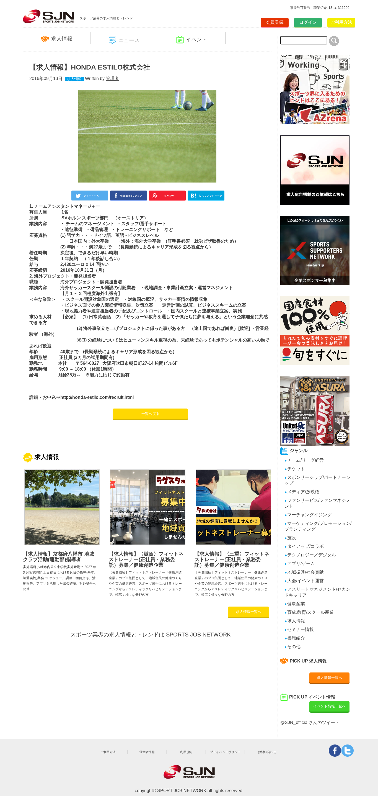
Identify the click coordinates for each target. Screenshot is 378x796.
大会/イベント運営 (304, 580)
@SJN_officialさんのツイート (310, 722)
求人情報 (61, 39)
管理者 (112, 78)
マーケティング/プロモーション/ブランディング (317, 526)
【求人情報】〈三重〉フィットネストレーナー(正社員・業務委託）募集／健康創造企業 (232, 559)
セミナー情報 (299, 629)
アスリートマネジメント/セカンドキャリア (317, 592)
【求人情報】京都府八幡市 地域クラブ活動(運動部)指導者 (58, 556)
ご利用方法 (341, 22)
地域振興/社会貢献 (304, 572)
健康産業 (294, 603)
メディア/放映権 (301, 491)
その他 (292, 646)
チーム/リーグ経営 (304, 460)
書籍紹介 (294, 638)
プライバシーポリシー (225, 752)
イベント (196, 39)
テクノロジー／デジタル (310, 555)
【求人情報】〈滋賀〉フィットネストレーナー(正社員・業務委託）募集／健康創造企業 (146, 559)
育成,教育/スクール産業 (309, 612)
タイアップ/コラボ (304, 546)
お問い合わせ (267, 752)
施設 (290, 537)
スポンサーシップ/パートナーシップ (317, 480)
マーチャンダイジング (308, 514)
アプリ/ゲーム (299, 563)
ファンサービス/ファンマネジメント (317, 503)
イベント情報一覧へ (329, 706)
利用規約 (186, 752)
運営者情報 (147, 752)
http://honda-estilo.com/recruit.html (97, 397)
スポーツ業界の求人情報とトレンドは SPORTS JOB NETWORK (150, 634)
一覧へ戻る (150, 414)
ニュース (128, 40)
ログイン (308, 22)
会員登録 (275, 22)
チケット (294, 468)
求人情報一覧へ (248, 612)
